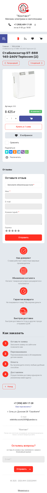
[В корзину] (30, 118)
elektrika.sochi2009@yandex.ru (23, 419)
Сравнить (14, 142)
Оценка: (8, 228)
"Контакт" (23, 16)
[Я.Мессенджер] (7, 152)
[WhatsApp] (27, 152)
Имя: (7, 191)
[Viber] (23, 152)
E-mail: (8, 202)
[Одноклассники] (15, 152)
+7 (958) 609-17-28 (23, 24)
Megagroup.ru (23, 491)
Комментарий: (12, 212)
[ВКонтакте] (11, 152)
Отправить (23, 237)
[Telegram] (19, 152)
